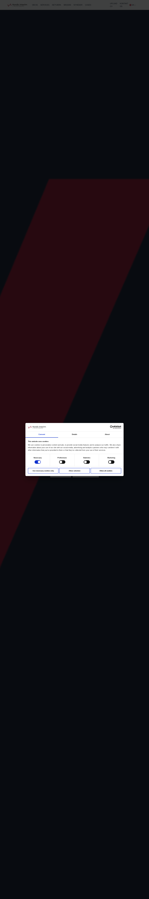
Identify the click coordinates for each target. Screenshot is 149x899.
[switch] (62, 462)
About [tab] (107, 434)
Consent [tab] (42, 434)
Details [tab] (74, 434)
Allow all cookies (105, 471)
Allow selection (74, 471)
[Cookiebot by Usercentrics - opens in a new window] (111, 427)
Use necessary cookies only (43, 471)
